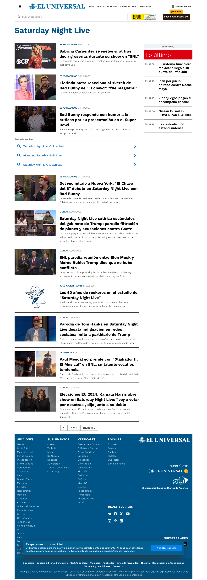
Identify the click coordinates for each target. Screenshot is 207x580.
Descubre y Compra (89, 444)
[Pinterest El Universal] (115, 520)
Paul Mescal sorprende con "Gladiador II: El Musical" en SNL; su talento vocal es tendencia (99, 364)
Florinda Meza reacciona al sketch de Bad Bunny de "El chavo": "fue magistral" (98, 85)
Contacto (118, 566)
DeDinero (83, 479)
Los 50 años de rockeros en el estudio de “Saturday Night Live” (98, 295)
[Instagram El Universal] (109, 520)
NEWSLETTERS (128, 6)
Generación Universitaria (85, 465)
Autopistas (53, 463)
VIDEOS (101, 6)
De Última (53, 456)
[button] (176, 17)
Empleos (83, 456)
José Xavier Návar (71, 285)
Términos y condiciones (97, 566)
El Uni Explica (25, 463)
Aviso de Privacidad (128, 563)
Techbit (21, 533)
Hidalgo (112, 456)
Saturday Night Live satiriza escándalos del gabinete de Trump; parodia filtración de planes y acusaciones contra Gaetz (99, 223)
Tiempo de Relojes (58, 467)
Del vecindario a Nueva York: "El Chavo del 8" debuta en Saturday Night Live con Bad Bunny (99, 188)
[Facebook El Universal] (115, 514)
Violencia (95, 563)
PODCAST (112, 6)
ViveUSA (82, 483)
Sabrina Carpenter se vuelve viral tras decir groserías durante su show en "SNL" (99, 54)
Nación (21, 444)
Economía (23, 502)
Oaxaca (112, 448)
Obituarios (84, 459)
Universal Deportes (28, 506)
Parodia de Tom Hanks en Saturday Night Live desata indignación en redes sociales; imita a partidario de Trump (99, 329)
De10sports (84, 475)
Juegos (82, 487)
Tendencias (67, 352)
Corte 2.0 (22, 448)
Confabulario (24, 518)
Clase (50, 444)
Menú (20, 537)
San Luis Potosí (117, 463)
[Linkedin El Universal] (121, 520)
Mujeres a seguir (26, 452)
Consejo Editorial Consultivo (52, 563)
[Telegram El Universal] (109, 514)
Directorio (28, 563)
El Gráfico (83, 471)
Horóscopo (84, 494)
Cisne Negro (54, 471)
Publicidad (108, 563)
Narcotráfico (24, 491)
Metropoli (22, 483)
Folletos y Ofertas (88, 448)
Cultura (21, 514)
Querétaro (114, 459)
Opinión (21, 494)
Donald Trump (25, 479)
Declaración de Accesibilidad (168, 563)
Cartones (22, 498)
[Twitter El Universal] (121, 514)
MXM (91, 6)
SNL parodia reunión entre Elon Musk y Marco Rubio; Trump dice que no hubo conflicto (97, 262)
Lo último (158, 55)
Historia (145, 563)
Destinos (52, 459)
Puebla (112, 452)
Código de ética (78, 563)
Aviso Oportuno (86, 452)
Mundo (64, 211)
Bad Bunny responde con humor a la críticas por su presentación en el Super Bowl (98, 119)
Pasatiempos (85, 491)
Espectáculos (68, 44)
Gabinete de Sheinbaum (24, 469)
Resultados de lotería (86, 500)
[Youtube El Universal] (127, 514)
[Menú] (20, 6)
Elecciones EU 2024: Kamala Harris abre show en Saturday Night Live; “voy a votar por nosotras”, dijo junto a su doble (99, 399)
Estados (22, 487)
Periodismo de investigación (25, 458)
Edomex (112, 444)
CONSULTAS (145, 6)
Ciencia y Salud (26, 525)
